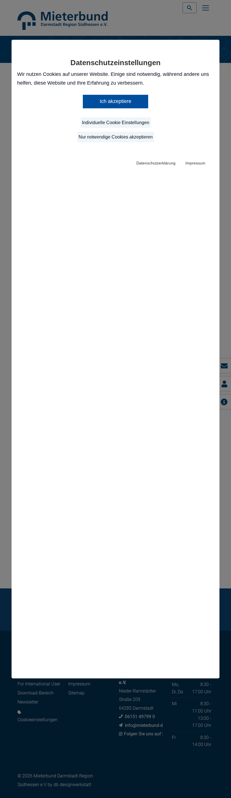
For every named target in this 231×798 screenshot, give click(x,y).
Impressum (195, 163)
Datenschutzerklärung (156, 163)
